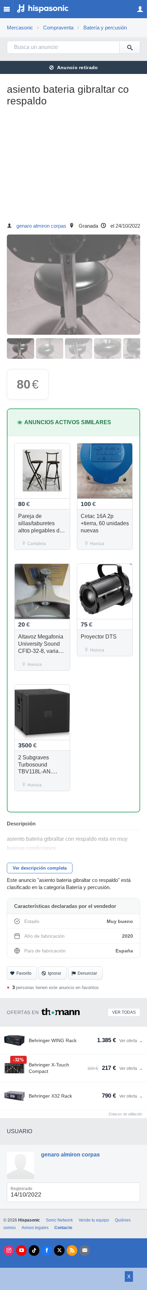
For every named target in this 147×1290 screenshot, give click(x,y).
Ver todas (124, 1012)
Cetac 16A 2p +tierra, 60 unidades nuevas (105, 523)
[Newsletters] (84, 1250)
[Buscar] (129, 47)
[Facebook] (46, 1250)
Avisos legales (35, 1227)
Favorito (23, 973)
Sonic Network (59, 1220)
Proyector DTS (99, 637)
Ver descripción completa (40, 868)
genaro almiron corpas (41, 226)
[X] (59, 1250)
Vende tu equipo (94, 1220)
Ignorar (54, 973)
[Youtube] (21, 1250)
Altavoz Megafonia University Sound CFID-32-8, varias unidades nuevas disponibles (40, 651)
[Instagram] (8, 1250)
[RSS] (72, 1250)
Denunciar (87, 973)
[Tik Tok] (34, 1250)
